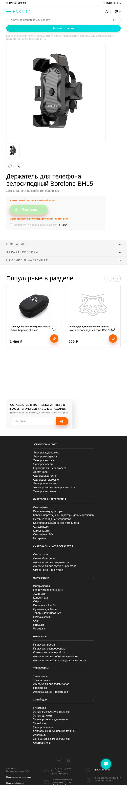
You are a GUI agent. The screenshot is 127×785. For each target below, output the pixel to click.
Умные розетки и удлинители (50, 719)
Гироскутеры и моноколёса (49, 468)
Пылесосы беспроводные (49, 648)
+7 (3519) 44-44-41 (112, 3)
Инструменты (41, 586)
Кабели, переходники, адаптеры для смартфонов (63, 515)
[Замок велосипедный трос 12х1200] (93, 316)
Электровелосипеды (45, 483)
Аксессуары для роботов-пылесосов (55, 656)
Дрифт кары (40, 472)
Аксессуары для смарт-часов (51, 562)
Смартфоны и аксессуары (49, 499)
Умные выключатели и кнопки (51, 711)
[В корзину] (54, 338)
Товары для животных (47, 613)
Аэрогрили (39, 735)
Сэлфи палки (41, 526)
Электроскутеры (43, 464)
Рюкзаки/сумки (42, 617)
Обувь (37, 601)
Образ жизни (41, 578)
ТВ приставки (41, 680)
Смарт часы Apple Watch (48, 569)
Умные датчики (42, 715)
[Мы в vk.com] (58, 760)
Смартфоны (40, 507)
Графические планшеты (48, 589)
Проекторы (40, 687)
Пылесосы (40, 636)
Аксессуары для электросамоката (54, 487)
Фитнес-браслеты (44, 558)
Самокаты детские (44, 475)
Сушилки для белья (45, 609)
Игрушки (38, 624)
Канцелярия (40, 597)
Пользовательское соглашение (18, 777)
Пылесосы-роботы (44, 644)
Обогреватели (42, 742)
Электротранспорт (45, 444)
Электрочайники (43, 727)
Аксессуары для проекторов (50, 691)
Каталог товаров (63, 28)
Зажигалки (39, 593)
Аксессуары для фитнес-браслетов (54, 566)
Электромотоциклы (45, 456)
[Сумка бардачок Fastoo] (34, 316)
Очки (36, 620)
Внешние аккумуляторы (48, 511)
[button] (117, 278)
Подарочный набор (45, 605)
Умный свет (40, 723)
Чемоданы (39, 628)
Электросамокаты (44, 460)
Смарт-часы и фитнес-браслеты (53, 546)
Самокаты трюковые (46, 479)
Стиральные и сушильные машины (55, 731)
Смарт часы (40, 554)
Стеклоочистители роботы (49, 652)
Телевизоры (41, 668)
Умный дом (40, 699)
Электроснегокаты (44, 491)
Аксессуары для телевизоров (51, 684)
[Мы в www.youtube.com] (68, 760)
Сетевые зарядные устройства (52, 519)
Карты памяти (41, 530)
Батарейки (39, 538)
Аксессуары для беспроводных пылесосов (59, 660)
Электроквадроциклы (46, 452)
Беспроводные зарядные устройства (56, 522)
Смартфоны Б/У (43, 534)
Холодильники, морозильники (51, 738)
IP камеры (39, 707)
